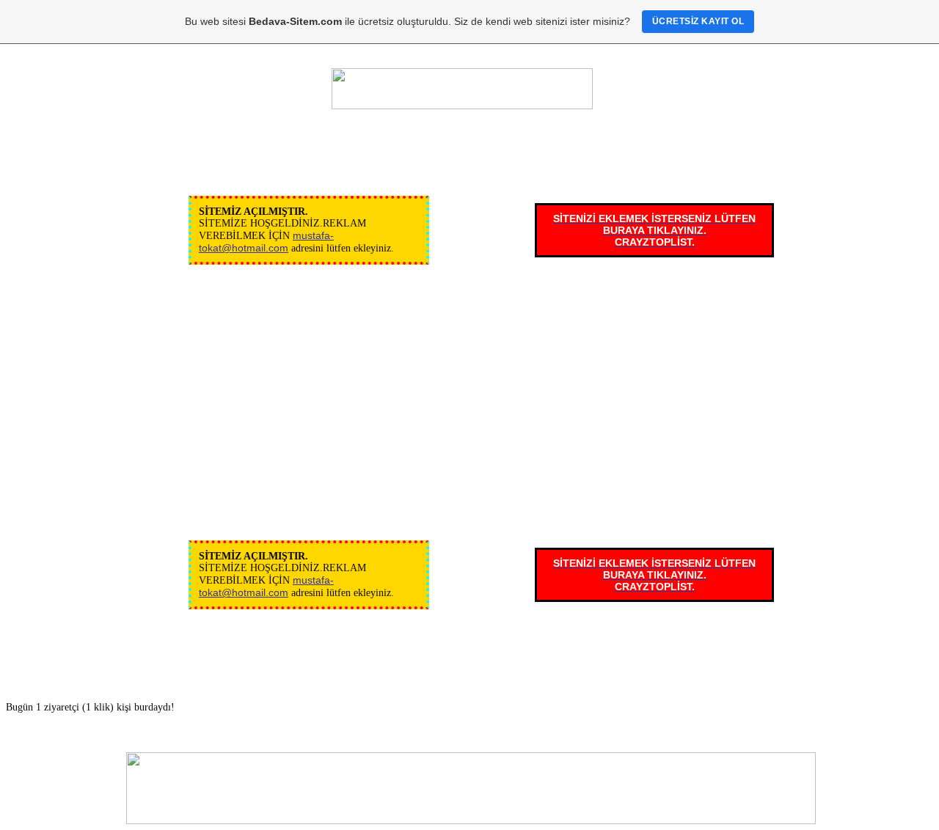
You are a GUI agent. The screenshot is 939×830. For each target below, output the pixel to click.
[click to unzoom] (462, 88)
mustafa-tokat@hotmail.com (266, 241)
